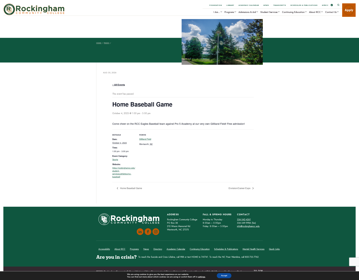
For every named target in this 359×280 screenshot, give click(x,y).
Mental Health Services (253, 249)
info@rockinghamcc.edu (248, 226)
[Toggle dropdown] (221, 11)
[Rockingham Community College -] (34, 9)
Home (98, 43)
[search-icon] (338, 5)
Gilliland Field (145, 139)
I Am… (217, 12)
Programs (229, 12)
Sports (115, 159)
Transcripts (279, 5)
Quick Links (274, 249)
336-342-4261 (244, 219)
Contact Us (331, 12)
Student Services (269, 12)
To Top (258, 271)
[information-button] (332, 5)
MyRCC (325, 5)
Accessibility (104, 249)
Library (230, 5)
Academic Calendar (249, 5)
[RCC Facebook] (147, 231)
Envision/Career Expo (240, 188)
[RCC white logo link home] (130, 219)
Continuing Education (293, 12)
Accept (224, 275)
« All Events (118, 84)
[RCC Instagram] (155, 231)
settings (201, 277)
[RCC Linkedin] (139, 231)
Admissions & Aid (247, 12)
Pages (106, 43)
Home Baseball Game (130, 188)
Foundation (215, 5)
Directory (157, 249)
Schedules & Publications (303, 5)
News (266, 5)
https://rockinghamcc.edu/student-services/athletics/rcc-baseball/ (123, 172)
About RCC (315, 12)
